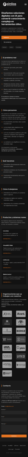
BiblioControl (23, 445)
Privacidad (17, 449)
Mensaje (3, 423)
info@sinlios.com (9, 406)
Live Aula (4, 445)
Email (2, 416)
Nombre (3, 409)
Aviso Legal (10, 449)
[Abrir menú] (26, 4)
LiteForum (16, 445)
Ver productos (7, 42)
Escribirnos (14, 435)
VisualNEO (10, 445)
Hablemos (6, 37)
